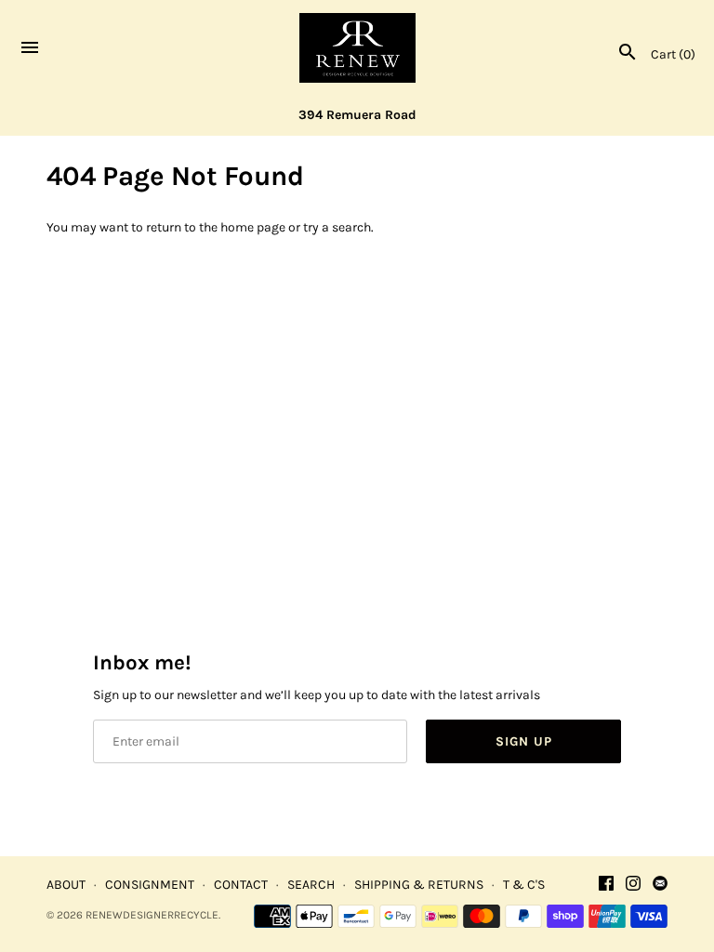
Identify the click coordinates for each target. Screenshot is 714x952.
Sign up (524, 741)
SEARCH (311, 884)
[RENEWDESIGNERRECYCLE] (357, 48)
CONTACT (241, 884)
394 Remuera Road (357, 115)
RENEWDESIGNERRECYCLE (152, 914)
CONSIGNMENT (149, 884)
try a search (337, 227)
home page (252, 227)
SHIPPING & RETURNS (418, 884)
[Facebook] (606, 884)
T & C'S (524, 884)
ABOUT (66, 884)
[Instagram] (633, 884)
